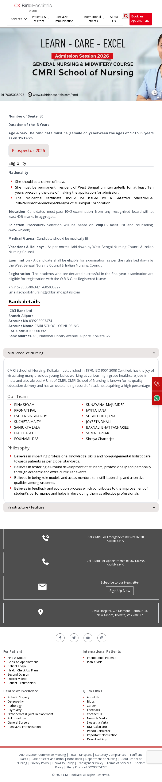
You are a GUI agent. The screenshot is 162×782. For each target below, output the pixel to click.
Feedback (93, 710)
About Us (114, 19)
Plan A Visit (94, 662)
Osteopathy (16, 701)
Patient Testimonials (22, 683)
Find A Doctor (17, 658)
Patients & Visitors (39, 19)
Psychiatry (15, 710)
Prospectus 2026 (28, 150)
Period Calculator (98, 731)
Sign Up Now (119, 590)
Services (16, 19)
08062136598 (134, 537)
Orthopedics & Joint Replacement (30, 714)
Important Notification (102, 735)
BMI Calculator (97, 727)
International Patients (92, 19)
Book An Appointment (23, 662)
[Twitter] (74, 637)
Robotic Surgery (18, 697)
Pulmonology (17, 718)
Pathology (15, 706)
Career (91, 706)
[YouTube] (88, 637)
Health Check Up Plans (23, 670)
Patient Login (17, 666)
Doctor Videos (17, 679)
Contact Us (94, 714)
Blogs (91, 701)
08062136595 (135, 561)
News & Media (97, 718)
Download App (97, 739)
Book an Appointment (140, 18)
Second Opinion (18, 674)
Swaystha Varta (97, 722)
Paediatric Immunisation (64, 19)
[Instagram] (101, 637)
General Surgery (18, 722)
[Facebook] (60, 637)
